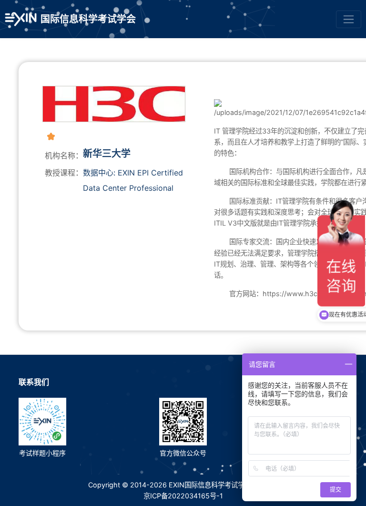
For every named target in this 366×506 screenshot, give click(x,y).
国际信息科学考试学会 (88, 19)
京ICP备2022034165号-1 (183, 496)
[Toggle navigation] (348, 19)
